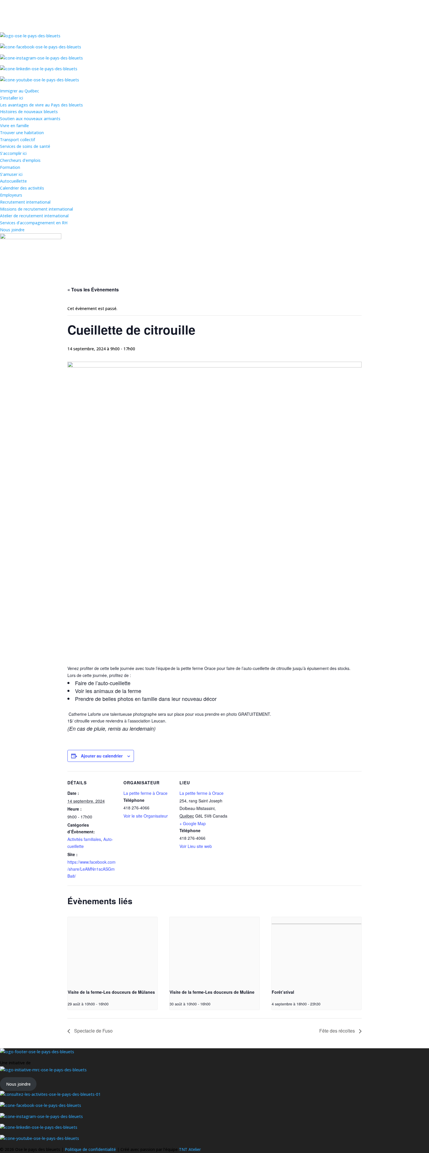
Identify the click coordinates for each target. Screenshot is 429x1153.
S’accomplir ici (13, 153)
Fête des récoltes (337, 1030)
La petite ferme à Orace (145, 793)
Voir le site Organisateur (145, 816)
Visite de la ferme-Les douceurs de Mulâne (212, 992)
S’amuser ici (11, 174)
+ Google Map (192, 823)
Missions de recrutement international (36, 209)
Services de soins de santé (25, 146)
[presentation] (112, 950)
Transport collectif (17, 139)
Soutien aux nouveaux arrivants (30, 118)
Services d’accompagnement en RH (33, 222)
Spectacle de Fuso (93, 1030)
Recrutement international (25, 202)
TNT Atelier (190, 1149)
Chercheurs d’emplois (20, 160)
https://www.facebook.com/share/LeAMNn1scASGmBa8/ (91, 869)
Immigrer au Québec (19, 91)
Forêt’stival (283, 992)
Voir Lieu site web (195, 846)
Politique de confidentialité (91, 1149)
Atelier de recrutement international (34, 215)
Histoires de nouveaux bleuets (29, 111)
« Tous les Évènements (93, 289)
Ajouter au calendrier (102, 756)
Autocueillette (13, 181)
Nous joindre (12, 229)
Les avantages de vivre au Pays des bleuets (41, 105)
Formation (10, 167)
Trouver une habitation (22, 132)
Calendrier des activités (22, 188)
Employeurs (11, 195)
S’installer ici (11, 98)
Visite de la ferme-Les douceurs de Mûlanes (111, 992)
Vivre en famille (14, 125)
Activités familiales (84, 839)
